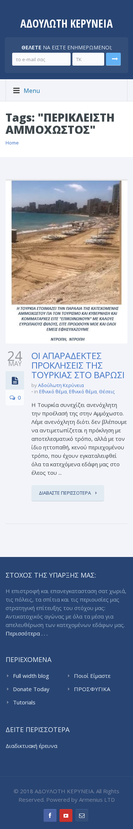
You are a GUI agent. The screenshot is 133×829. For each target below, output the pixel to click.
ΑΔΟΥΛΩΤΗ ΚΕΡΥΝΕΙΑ (66, 23)
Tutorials (24, 702)
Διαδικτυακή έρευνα (31, 745)
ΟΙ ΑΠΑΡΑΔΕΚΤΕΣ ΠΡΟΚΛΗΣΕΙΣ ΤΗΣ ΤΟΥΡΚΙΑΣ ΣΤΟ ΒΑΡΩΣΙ (78, 365)
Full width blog (31, 675)
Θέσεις (107, 391)
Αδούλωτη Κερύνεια (61, 385)
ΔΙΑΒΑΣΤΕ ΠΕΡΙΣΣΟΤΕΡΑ (65, 493)
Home (12, 142)
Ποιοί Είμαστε (92, 675)
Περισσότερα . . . (27, 633)
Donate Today (31, 689)
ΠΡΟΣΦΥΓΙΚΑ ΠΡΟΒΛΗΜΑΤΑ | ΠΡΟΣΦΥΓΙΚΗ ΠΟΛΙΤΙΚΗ (96, 689)
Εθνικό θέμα (53, 391)
